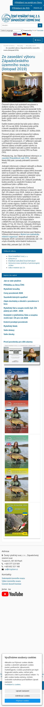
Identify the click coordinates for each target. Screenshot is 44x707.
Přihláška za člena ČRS (14, 285)
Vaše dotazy (9, 330)
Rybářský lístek (10, 326)
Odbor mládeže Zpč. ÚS (16, 268)
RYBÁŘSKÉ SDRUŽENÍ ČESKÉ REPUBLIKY (22, 261)
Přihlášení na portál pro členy (28, 2)
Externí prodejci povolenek (16, 322)
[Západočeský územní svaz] (22, 18)
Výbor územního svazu (11, 581)
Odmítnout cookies (22, 696)
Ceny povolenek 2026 (13, 293)
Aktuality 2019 (30, 46)
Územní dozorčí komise (11, 584)
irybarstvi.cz (12, 258)
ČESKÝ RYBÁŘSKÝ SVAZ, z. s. (18, 256)
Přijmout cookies (22, 701)
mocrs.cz (38, 8)
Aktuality (20, 46)
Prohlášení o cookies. (13, 684)
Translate (40, 30)
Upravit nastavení (22, 691)
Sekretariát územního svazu (13, 578)
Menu (38, 40)
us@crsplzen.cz (11, 569)
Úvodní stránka (9, 46)
